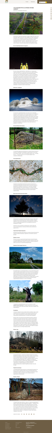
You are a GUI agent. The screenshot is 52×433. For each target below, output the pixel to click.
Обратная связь (18, 427)
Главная (6, 422)
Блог (16, 426)
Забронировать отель (8, 427)
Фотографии (17, 423)
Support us (28, 427)
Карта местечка (7, 426)
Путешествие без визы (19, 422)
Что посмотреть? (7, 423)
